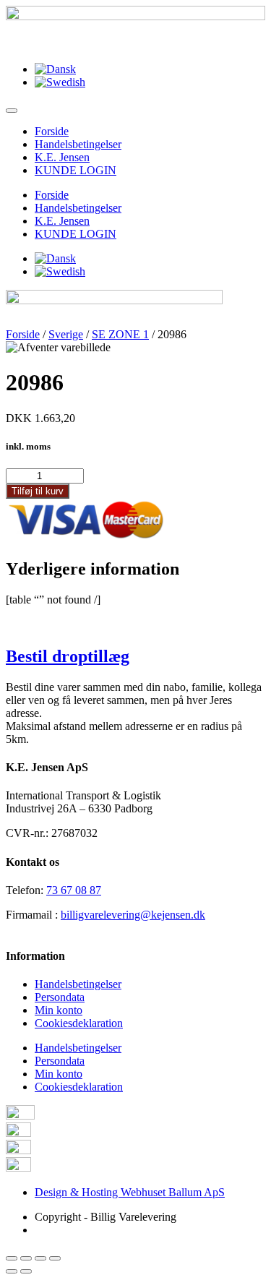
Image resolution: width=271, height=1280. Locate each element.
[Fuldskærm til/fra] (40, 1258)
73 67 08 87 (73, 890)
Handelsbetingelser (78, 144)
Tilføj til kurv (38, 491)
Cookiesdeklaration (79, 1023)
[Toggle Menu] (11, 110)
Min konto (58, 1010)
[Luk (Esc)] (11, 1258)
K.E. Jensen (62, 157)
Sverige (65, 334)
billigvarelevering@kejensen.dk (133, 915)
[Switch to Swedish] (60, 82)
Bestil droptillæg (67, 656)
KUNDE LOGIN (75, 170)
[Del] (26, 1258)
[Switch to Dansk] (55, 69)
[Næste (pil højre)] (26, 1271)
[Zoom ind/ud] (55, 1258)
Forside (52, 131)
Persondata (60, 997)
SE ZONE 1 (120, 334)
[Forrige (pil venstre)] (11, 1271)
